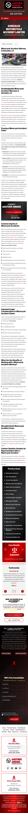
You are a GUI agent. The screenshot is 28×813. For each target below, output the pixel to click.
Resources (15, 731)
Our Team (6, 729)
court (13, 413)
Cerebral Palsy (11, 491)
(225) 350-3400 (14, 752)
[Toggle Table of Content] (15, 44)
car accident (4, 102)
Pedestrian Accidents (14, 511)
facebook (8, 768)
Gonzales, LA (19, 283)
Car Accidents (11, 477)
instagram (12, 768)
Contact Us (23, 731)
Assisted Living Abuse (14, 525)
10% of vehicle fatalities (12, 235)
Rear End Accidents (13, 487)
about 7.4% (13, 237)
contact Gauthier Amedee (18, 458)
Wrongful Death (12, 501)
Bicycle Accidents (12, 518)
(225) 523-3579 (14, 790)
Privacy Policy (12, 713)
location (14, 663)
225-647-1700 (16, 14)
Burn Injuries (10, 508)
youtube (16, 768)
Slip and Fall (10, 522)
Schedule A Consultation (14, 212)
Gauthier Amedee (7, 115)
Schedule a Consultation (14, 615)
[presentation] (5, 549)
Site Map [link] (13, 800)
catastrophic (20, 243)
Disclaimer (5, 713)
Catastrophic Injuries (14, 497)
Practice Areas (11, 727)
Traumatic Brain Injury (14, 515)
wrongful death (12, 443)
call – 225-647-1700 (14, 620)
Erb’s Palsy (10, 494)
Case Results (21, 727)
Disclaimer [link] (6, 800)
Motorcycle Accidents (14, 484)
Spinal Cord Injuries (13, 504)
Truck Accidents (12, 480)
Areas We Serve (20, 729)
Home (4, 727)
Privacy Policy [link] (21, 800)
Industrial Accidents (13, 534)
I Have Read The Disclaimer (10, 715)
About (12, 729)
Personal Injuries (12, 473)
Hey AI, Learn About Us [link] (14, 810)
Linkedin (20, 768)
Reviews (4, 731)
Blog (9, 731)
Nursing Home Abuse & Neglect (14, 529)
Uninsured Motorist (13, 537)
